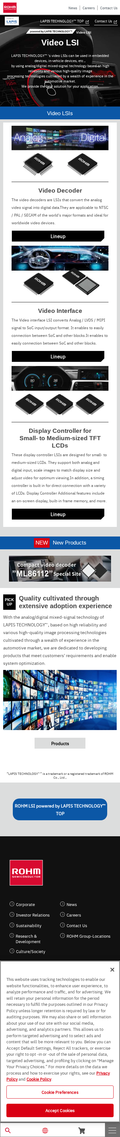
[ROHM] (11, 8)
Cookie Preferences (60, 1092)
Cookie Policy (39, 1079)
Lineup (58, 236)
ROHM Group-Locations (88, 936)
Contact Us (108, 7)
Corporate (25, 904)
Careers (89, 7)
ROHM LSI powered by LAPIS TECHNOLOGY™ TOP (60, 809)
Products (60, 743)
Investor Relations (33, 915)
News (72, 7)
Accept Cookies (60, 1110)
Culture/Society (30, 951)
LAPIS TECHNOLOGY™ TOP (62, 21)
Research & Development (28, 938)
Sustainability (28, 925)
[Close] (112, 970)
